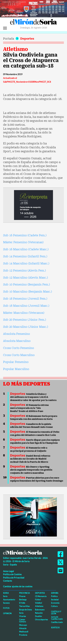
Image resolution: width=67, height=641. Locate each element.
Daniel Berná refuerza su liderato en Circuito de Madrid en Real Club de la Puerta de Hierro (30, 459)
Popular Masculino (16, 369)
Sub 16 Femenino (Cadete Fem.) (24, 235)
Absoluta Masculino (17, 340)
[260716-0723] (33, 516)
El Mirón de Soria (33, 22)
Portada (8, 38)
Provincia (24, 593)
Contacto (7, 580)
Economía (55, 603)
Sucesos (6, 603)
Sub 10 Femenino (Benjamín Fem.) (26, 284)
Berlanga (22, 599)
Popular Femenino (16, 362)
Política (54, 596)
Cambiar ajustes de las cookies (17, 586)
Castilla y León (56, 612)
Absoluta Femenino (16, 333)
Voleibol (38, 603)
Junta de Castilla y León (57, 618)
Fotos (6, 608)
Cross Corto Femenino (18, 348)
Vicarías (22, 616)
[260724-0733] (33, 8)
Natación (39, 613)
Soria (6, 593)
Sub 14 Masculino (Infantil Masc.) (26, 263)
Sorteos (55, 627)
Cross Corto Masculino (19, 355)
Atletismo (15, 49)
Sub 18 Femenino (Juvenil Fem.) (25, 298)
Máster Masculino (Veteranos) (23, 312)
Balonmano (40, 609)
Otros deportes (41, 619)
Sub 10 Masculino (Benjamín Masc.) (27, 291)
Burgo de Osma (25, 609)
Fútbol (38, 599)
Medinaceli (23, 631)
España (54, 593)
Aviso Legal (8, 571)
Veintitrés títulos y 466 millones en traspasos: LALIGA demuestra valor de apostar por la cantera (33, 397)
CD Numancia (40, 596)
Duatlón (38, 616)
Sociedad (55, 599)
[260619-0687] (33, 204)
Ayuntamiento (9, 599)
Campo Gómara (22, 620)
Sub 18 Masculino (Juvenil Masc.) (26, 305)
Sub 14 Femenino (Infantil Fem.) (25, 256)
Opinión (7, 613)
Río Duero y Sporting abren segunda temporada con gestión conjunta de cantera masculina (31, 470)
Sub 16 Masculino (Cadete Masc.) (25, 249)
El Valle (22, 603)
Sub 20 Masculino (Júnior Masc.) (25, 326)
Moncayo (23, 625)
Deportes (27, 38)
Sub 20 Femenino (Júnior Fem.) (24, 319)
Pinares (22, 596)
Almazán (22, 628)
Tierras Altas (24, 606)
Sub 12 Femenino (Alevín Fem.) (24, 270)
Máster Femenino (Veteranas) (23, 242)
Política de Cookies (12, 574)
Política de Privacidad (13, 577)
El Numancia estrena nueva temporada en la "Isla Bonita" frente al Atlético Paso (29, 408)
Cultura (54, 606)
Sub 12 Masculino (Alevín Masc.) (25, 277)
